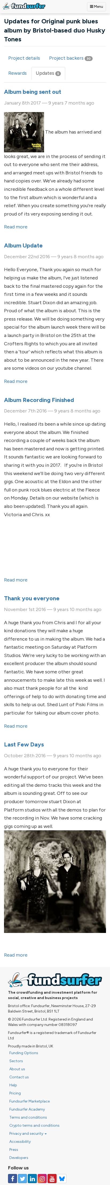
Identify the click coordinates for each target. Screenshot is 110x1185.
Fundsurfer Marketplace (29, 1101)
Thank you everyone (32, 598)
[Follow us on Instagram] (42, 1178)
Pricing (15, 1093)
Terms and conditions (28, 1117)
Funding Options (23, 1053)
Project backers (70, 58)
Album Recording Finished (39, 400)
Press (13, 1149)
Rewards (17, 73)
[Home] (24, 6)
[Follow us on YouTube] (52, 1178)
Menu (98, 6)
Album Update (23, 245)
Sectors (16, 1061)
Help (13, 1085)
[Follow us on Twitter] (22, 1178)
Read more (16, 227)
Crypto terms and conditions (34, 1125)
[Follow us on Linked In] (32, 1178)
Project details (24, 58)
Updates (50, 75)
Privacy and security (26, 1133)
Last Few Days (24, 744)
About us (17, 1069)
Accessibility (20, 1141)
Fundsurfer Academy (27, 1109)
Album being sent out (32, 91)
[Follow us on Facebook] (12, 1178)
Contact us (19, 1077)
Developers (18, 1157)
